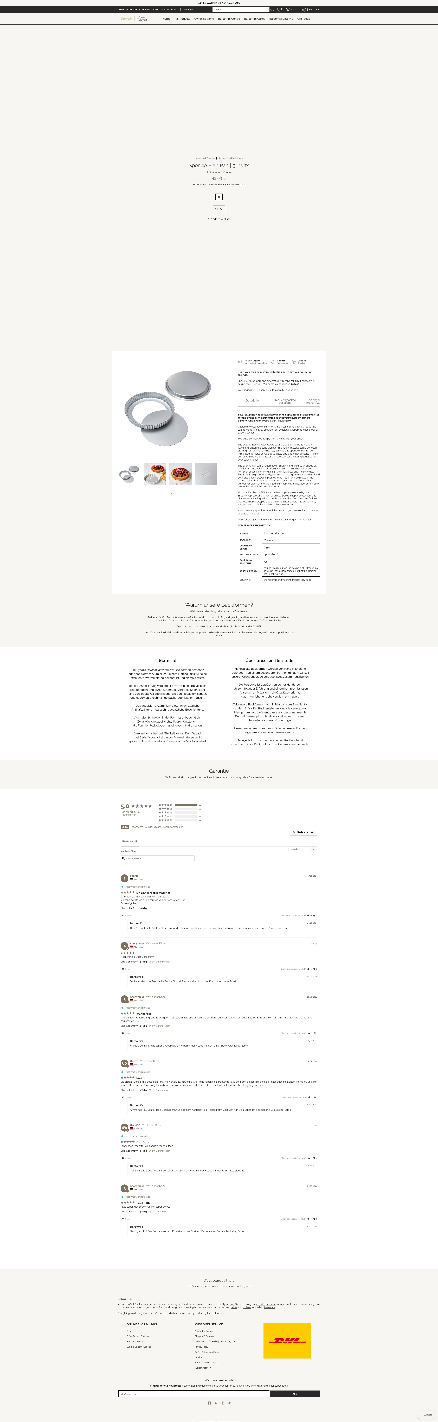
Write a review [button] (305, 832)
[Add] (226, 197)
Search (130, 1331)
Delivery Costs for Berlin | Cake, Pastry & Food (216, 1341)
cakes (234, 1307)
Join (295, 1394)
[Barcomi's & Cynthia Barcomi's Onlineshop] (133, 18)
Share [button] (128, 915)
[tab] (253, 401)
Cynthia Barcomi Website (139, 1347)
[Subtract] (211, 197)
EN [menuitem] (310, 10)
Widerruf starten (203, 1368)
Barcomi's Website (135, 1341)
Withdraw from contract (206, 1362)
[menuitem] (292, 9)
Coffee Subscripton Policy (207, 1352)
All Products (209, 158)
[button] (309, 915)
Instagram (292, 519)
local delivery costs (235, 184)
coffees (247, 1307)
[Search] (272, 9)
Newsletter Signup (204, 1331)
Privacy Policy (201, 1347)
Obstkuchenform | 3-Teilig (134, 908)
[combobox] (241, 9)
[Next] (172, 494)
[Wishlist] (279, 9)
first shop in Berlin (266, 1304)
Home (198, 158)
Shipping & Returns (204, 1336)
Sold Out (219, 209)
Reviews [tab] (127, 841)
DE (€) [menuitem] (317, 10)
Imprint (198, 1357)
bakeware (269, 1307)
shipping (217, 184)
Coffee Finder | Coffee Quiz (139, 1336)
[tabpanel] (279, 496)
